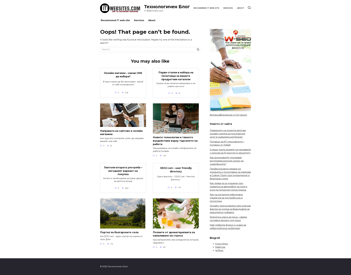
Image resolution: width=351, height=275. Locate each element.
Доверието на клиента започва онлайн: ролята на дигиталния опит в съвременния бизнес (228, 133)
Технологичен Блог (167, 6)
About (240, 8)
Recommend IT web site (206, 8)
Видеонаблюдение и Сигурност (228, 115)
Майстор (220, 247)
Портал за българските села (119, 232)
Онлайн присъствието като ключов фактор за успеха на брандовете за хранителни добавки (230, 209)
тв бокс (219, 250)
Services (228, 8)
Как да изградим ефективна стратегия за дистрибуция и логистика (226, 197)
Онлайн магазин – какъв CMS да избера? (123, 75)
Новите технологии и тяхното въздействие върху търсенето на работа (175, 140)
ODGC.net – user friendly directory (176, 170)
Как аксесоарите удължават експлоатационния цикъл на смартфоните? (227, 160)
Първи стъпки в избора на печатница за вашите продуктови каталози (175, 76)
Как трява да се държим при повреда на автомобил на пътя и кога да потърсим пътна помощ (228, 186)
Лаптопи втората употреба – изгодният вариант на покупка (123, 171)
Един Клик (221, 244)
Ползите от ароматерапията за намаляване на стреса (174, 234)
